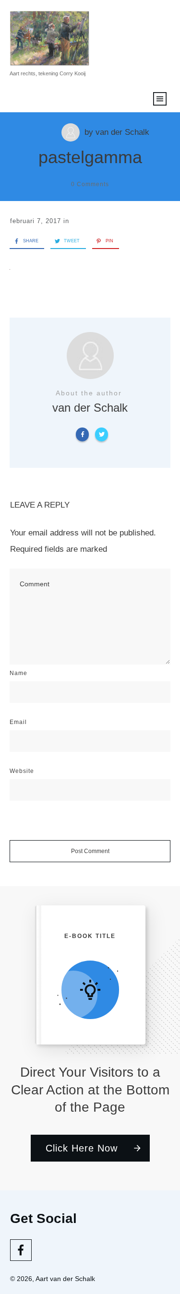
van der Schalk (122, 132)
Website (22, 771)
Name (18, 673)
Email (18, 722)
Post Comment (90, 851)
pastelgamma (90, 157)
